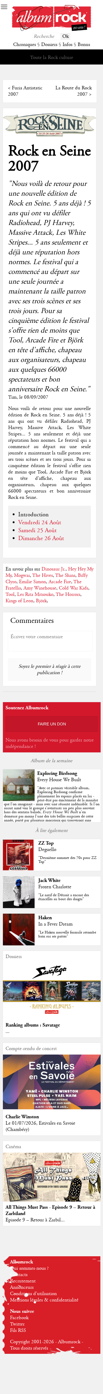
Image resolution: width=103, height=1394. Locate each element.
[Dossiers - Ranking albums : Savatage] (52, 1016)
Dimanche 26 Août (41, 538)
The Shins (65, 575)
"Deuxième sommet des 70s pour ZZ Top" (67, 859)
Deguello (47, 849)
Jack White (49, 880)
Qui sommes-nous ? (29, 1268)
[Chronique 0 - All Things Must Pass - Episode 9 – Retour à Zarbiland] (52, 1183)
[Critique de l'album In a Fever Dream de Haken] (19, 944)
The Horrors (68, 594)
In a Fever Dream (55, 924)
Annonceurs (22, 1287)
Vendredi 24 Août (39, 523)
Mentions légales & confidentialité (44, 1300)
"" (52, 806)
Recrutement (23, 1281)
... (8, 1031)
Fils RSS (18, 1330)
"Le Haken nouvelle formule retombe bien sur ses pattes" (67, 934)
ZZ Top (46, 843)
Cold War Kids (73, 588)
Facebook (19, 1318)
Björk (41, 601)
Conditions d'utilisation (33, 1294)
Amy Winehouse (40, 588)
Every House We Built (59, 780)
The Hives (42, 575)
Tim (12, 397)
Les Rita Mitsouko (35, 594)
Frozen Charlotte (54, 887)
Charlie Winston (22, 1117)
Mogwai (22, 575)
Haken (45, 918)
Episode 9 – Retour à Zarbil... (35, 1220)
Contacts (18, 1275)
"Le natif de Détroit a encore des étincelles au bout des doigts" (63, 897)
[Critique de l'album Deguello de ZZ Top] (19, 869)
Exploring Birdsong (57, 773)
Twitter (17, 1324)
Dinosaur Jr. (53, 569)
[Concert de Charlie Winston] (52, 1108)
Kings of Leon (19, 601)
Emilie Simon (32, 582)
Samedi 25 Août (37, 531)
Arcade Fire (60, 582)
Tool (10, 594)
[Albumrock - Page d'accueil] (51, 29)
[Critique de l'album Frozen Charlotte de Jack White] (19, 907)
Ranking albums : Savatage (33, 1025)
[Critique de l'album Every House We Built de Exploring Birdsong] (19, 800)
